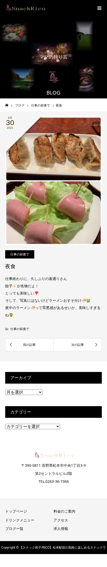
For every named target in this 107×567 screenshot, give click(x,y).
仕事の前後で (19, 254)
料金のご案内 (64, 511)
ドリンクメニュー (19, 520)
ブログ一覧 (14, 528)
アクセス (61, 520)
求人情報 (61, 528)
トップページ (16, 511)
